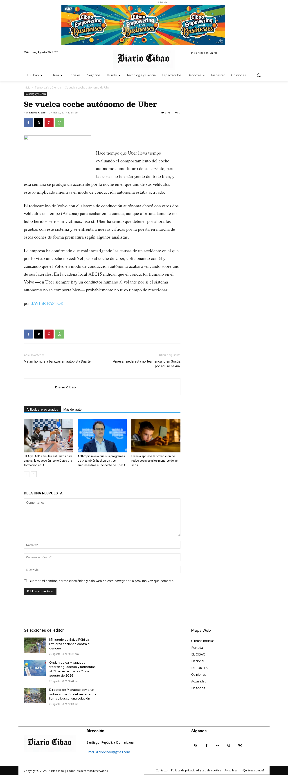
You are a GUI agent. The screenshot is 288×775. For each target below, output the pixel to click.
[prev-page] (26, 474)
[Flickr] (217, 745)
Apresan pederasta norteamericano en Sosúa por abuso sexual (146, 363)
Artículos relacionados (42, 409)
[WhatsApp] (59, 122)
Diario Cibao (37, 112)
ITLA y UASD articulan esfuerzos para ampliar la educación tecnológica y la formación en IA (48, 460)
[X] (38, 122)
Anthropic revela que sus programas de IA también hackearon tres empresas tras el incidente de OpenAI (102, 460)
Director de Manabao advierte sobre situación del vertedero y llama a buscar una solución (72, 694)
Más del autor (73, 409)
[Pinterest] (49, 122)
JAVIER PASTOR (47, 303)
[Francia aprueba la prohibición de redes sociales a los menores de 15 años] (155, 435)
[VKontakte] (240, 745)
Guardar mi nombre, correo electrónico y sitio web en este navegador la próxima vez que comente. (101, 581)
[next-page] (34, 474)
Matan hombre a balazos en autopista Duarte (57, 361)
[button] (258, 75)
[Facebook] (28, 122)
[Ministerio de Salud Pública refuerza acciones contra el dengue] (35, 645)
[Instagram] (229, 745)
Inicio (27, 87)
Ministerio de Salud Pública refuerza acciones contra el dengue (69, 644)
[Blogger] (195, 745)
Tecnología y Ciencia (48, 87)
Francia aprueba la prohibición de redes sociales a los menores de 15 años (154, 460)
